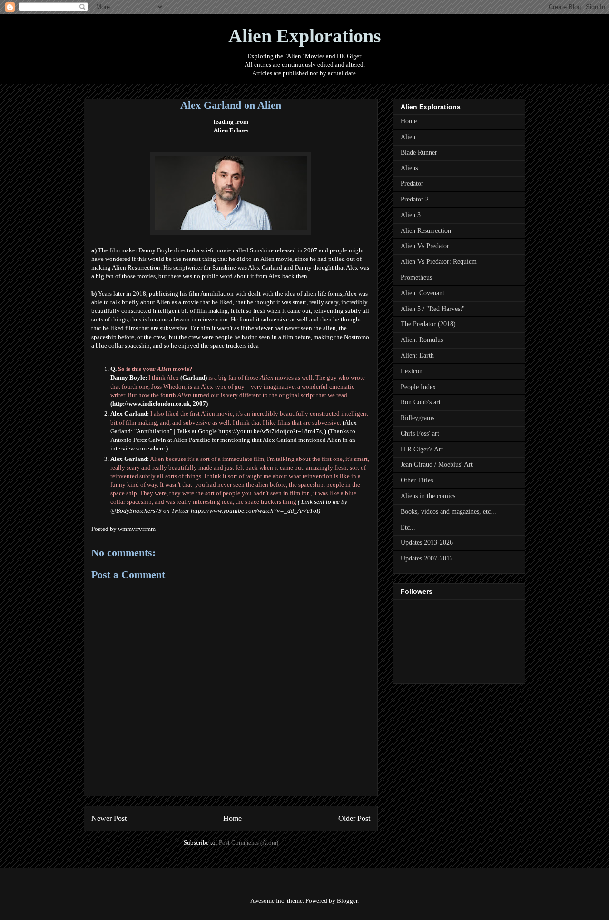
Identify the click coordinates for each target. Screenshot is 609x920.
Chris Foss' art (420, 433)
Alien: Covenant (422, 293)
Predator (412, 183)
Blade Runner (419, 152)
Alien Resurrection (426, 230)
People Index (418, 386)
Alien (408, 136)
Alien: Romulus (422, 339)
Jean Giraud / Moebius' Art (437, 464)
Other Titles (417, 480)
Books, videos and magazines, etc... (448, 511)
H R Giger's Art (422, 449)
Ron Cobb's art (421, 402)
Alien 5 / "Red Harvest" (433, 308)
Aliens (409, 167)
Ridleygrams (417, 417)
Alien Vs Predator (425, 246)
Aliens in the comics (428, 496)
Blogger (347, 900)
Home (232, 818)
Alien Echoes (231, 130)
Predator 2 (415, 199)
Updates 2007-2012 (427, 558)
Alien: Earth (417, 355)
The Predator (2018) (428, 324)
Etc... (408, 527)
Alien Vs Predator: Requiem (439, 261)
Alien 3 (411, 215)
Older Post (354, 818)
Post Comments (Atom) (248, 842)
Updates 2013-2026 (427, 542)
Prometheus (416, 277)
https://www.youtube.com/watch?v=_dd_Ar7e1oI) (255, 510)
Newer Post (109, 818)
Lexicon (411, 371)
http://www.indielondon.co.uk (151, 403)
